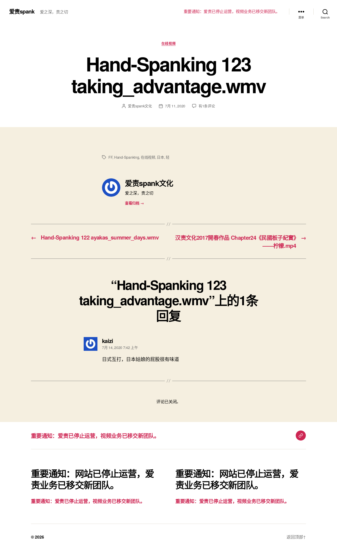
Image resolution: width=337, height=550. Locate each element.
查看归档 (134, 203)
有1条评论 (207, 106)
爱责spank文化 (140, 106)
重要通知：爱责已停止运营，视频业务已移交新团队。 (232, 11)
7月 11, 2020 (175, 106)
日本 (160, 157)
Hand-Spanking (126, 157)
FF (110, 157)
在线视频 (168, 43)
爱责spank (21, 11)
